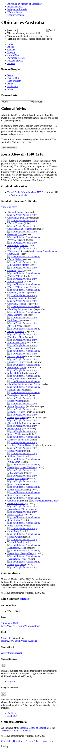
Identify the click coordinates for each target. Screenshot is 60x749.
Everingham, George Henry (20, 553)
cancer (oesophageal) (11, 653)
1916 (11, 638)
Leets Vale (6, 626)
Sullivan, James (14, 456)
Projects (11, 52)
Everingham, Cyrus (16, 559)
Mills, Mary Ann (15, 473)
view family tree (9, 207)
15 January (6, 623)
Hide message (8, 148)
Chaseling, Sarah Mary (18, 217)
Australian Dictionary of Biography (24, 3)
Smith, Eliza (13, 253)
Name (10, 75)
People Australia (15, 6)
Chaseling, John (15, 298)
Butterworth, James (16, 367)
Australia (35, 626)
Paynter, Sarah (14, 428)
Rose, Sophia (13, 520)
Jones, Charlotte (15, 525)
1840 (15, 623)
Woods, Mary (14, 251)
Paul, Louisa (13, 320)
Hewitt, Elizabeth (15, 331)
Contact (11, 49)
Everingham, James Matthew (21, 467)
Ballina (4, 640)
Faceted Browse (15, 60)
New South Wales (21, 626)
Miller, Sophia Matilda (18, 265)
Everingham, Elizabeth (18, 489)
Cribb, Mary (13, 531)
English (11, 681)
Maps (10, 89)
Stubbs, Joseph (14, 484)
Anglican (11, 713)
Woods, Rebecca (15, 259)
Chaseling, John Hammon (20, 228)
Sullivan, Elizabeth (16, 389)
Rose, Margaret (14, 314)
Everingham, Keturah (17, 395)
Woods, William (15, 276)
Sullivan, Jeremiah (16, 412)
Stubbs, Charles (15, 536)
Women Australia (15, 12)
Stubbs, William (15, 400)
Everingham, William (17, 509)
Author (10, 83)
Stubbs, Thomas (15, 514)
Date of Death (14, 81)
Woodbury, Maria (15, 337)
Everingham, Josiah (16, 547)
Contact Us (47, 741)
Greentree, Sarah (15, 234)
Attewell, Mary (14, 326)
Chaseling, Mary (15, 270)
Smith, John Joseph (16, 378)
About (10, 46)
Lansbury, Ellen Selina (18, 439)
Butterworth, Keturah (17, 245)
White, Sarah (13, 461)
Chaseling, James (15, 292)
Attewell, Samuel (15, 212)
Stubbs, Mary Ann (16, 406)
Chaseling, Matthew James (20, 309)
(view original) (19, 195)
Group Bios (13, 55)
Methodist (12, 715)
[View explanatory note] (3, 665)
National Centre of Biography (34, 727)
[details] (25, 598)
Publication (12, 86)
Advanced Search (16, 58)
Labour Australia (15, 15)
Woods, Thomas (15, 223)
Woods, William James (18, 287)
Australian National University (16, 730)
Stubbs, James (14, 495)
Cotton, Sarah (14, 500)
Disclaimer (18, 741)
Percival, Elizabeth (16, 240)
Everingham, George (17, 417)
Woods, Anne (14, 348)
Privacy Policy (33, 741)
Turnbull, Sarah (14, 542)
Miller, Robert (14, 373)
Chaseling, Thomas (16, 303)
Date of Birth (13, 78)
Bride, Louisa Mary (16, 503)
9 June (4, 638)
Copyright (6, 741)
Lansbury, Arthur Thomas (19, 445)
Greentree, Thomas (16, 362)
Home (10, 44)
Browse (11, 63)
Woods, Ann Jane (15, 342)
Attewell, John (14, 423)
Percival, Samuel (15, 356)
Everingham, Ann (16, 564)
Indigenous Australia (17, 9)
